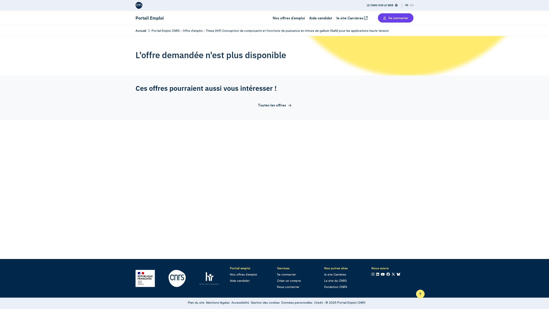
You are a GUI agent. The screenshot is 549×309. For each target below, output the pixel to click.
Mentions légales (218, 302)
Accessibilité (240, 302)
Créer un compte (289, 280)
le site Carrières (350, 18)
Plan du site (196, 302)
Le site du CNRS (335, 280)
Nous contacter (288, 287)
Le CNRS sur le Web (380, 5)
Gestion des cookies (265, 302)
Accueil (141, 30)
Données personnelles (296, 302)
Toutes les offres (272, 105)
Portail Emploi (150, 18)
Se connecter (286, 274)
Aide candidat (320, 18)
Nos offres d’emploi (289, 18)
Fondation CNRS (335, 287)
